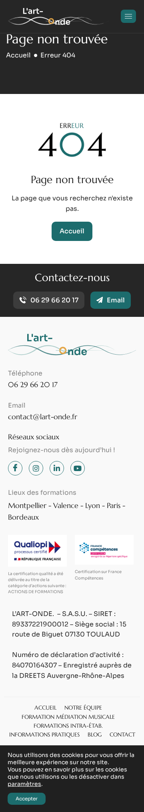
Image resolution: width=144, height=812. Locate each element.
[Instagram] (36, 468)
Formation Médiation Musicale (68, 716)
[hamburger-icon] (128, 16)
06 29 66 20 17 (33, 384)
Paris (113, 505)
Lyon (92, 505)
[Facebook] (15, 468)
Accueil (72, 231)
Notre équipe (83, 707)
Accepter (27, 799)
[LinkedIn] (57, 468)
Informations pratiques (44, 734)
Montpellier (27, 505)
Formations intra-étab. (68, 725)
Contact (122, 734)
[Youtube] (77, 468)
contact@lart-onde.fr (42, 416)
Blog (95, 734)
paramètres (24, 784)
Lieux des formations (42, 492)
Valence (65, 505)
